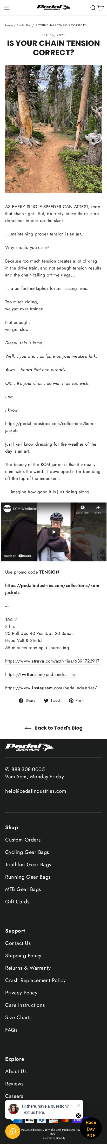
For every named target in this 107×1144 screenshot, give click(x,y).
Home (9, 25)
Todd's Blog (24, 25)
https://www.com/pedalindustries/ (51, 688)
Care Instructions (25, 1005)
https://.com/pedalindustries (40, 674)
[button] (91, 1128)
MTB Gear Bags (23, 889)
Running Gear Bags (28, 877)
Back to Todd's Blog (58, 728)
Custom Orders (23, 840)
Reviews (14, 1084)
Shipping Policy (23, 955)
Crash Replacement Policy (35, 980)
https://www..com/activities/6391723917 (52, 661)
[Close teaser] (78, 1115)
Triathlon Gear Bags (28, 864)
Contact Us (18, 943)
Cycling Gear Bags (27, 852)
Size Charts (18, 1017)
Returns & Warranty (28, 968)
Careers (14, 1096)
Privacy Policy (21, 992)
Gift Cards (17, 901)
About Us (15, 1071)
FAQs (11, 1030)
